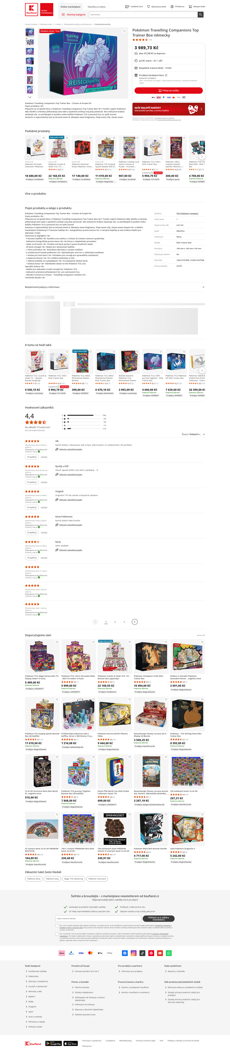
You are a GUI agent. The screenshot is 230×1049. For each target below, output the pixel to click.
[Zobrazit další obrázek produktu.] (30, 97)
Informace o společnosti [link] (91, 1040)
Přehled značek (35, 1027)
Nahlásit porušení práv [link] (85, 1014)
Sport (30, 1011)
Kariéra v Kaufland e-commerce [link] (135, 992)
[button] (84, 415)
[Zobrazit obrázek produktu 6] (30, 80)
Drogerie (32, 1006)
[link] (96, 6)
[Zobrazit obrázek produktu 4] (30, 61)
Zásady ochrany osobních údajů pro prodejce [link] (184, 993)
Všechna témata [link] (82, 987)
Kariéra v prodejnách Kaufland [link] (135, 987)
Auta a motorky (35, 1016)
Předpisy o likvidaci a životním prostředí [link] (183, 1040)
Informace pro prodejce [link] (131, 971)
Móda (31, 1001)
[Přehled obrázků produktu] (30, 63)
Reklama (28, 162)
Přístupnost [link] (87, 1046)
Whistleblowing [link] (125, 1040)
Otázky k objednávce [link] (84, 992)
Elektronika (33, 976)
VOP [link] (161, 1040)
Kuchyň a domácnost (37, 986)
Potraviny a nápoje (36, 1021)
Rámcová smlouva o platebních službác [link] (185, 987)
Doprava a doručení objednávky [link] (89, 1009)
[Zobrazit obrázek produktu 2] (30, 42)
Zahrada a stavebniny (38, 981)
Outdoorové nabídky (37, 971)
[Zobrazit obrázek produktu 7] (30, 89)
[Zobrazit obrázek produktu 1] (30, 32)
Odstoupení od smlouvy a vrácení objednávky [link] (90, 998)
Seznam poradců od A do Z (87, 971)
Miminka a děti (35, 991)
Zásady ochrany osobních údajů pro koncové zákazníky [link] (184, 1000)
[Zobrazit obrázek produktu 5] (30, 70)
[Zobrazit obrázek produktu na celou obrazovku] (83, 63)
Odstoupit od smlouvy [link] (85, 1004)
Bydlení (31, 996)
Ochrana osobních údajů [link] (145, 1040)
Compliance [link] (110, 1040)
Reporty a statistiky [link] (176, 971)
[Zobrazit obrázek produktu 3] (30, 51)
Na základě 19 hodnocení (37, 427)
